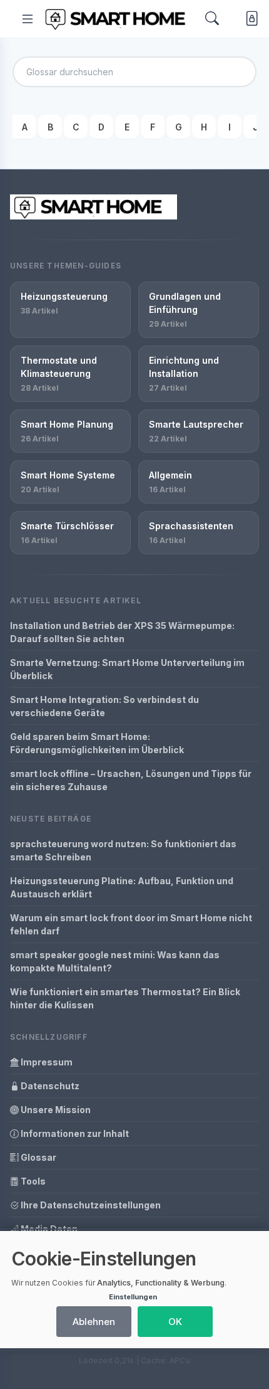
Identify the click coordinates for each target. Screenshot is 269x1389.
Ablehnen (94, 1322)
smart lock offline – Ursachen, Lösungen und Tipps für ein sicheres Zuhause (130, 780)
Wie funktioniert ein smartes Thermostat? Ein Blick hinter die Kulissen (125, 998)
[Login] (249, 18)
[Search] (212, 19)
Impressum (46, 1062)
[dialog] (134, 1289)
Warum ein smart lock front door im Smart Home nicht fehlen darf (131, 924)
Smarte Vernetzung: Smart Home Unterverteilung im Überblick (127, 669)
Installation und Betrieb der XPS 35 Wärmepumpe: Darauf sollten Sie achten (122, 632)
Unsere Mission (55, 1109)
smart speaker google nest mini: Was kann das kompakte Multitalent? (115, 961)
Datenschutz (49, 1085)
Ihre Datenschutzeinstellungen (90, 1205)
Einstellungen (133, 1296)
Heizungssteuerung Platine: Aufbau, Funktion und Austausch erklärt (121, 887)
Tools (32, 1181)
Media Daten (48, 1228)
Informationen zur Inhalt (74, 1133)
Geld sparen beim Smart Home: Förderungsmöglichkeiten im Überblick (97, 743)
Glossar (37, 1157)
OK (175, 1322)
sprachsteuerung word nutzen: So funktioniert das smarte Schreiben (123, 850)
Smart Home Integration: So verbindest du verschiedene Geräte (104, 706)
